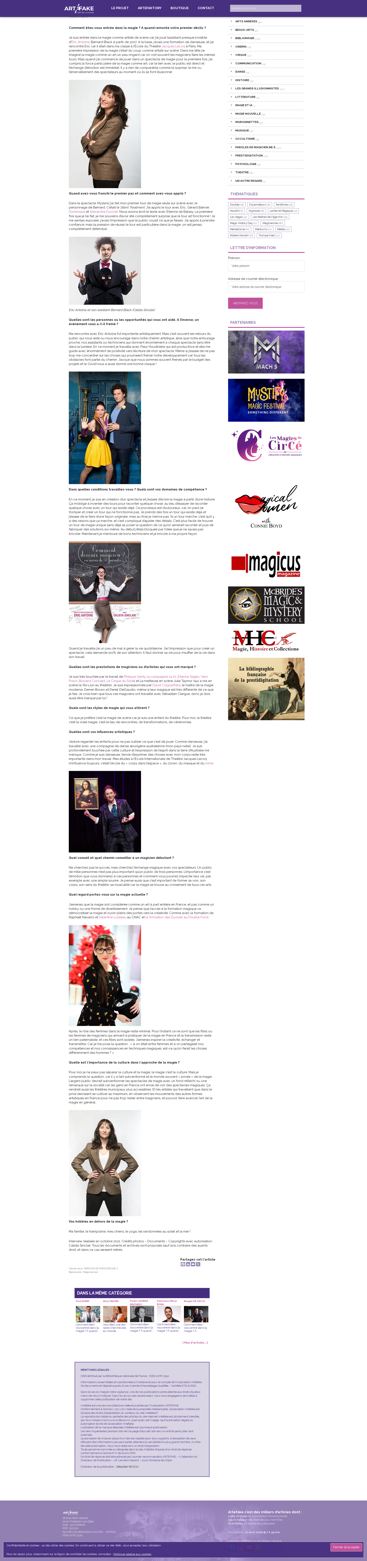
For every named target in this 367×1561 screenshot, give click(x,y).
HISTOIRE (242, 80)
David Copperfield (166, 685)
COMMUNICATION (248, 63)
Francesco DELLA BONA (167, 1303)
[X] (198, 1264)
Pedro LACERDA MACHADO (139, 1303)
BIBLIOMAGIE (244, 38)
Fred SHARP (82, 1301)
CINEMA (241, 46)
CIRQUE (240, 54)
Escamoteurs (259, 204)
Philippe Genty (134, 677)
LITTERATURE (245, 97)
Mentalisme (239, 229)
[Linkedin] (188, 1264)
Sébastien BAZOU (127, 1466)
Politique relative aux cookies (132, 1554)
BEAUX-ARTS (244, 29)
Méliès (283, 229)
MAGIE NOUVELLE (248, 113)
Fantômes (284, 204)
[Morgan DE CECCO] (196, 1309)
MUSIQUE (242, 130)
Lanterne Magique (283, 210)
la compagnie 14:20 (161, 677)
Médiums (263, 229)
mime (209, 763)
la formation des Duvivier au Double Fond (176, 917)
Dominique (77, 212)
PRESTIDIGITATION (249, 155)
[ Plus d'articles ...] (195, 1342)
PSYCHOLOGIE (245, 164)
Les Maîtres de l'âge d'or (270, 216)
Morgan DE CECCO (194, 1301)
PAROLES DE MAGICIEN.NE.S (101, 1268)
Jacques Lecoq (173, 46)
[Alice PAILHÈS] (115, 1309)
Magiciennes (90, 1272)
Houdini (236, 210)
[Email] (193, 1264)
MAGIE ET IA (243, 105)
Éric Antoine (80, 42)
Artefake (79, 8)
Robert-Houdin (241, 235)
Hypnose (256, 210)
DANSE (240, 71)
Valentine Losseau (112, 917)
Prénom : (234, 258)
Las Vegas (238, 216)
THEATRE (242, 172)
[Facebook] (183, 1264)
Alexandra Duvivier (104, 212)
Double (237, 204)
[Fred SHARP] (88, 1309)
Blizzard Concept (92, 681)
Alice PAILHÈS (111, 1301)
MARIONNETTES (247, 122)
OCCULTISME (245, 138)
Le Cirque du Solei (120, 681)
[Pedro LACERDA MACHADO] (142, 1309)
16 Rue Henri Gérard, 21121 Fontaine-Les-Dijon (78, 1519)
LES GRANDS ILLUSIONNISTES (257, 88)
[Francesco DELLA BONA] (169, 1309)
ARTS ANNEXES (246, 21)
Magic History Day (243, 223)
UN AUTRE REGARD (248, 180)
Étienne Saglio (188, 677)
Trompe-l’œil (269, 235)
